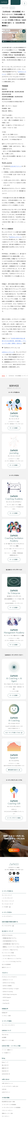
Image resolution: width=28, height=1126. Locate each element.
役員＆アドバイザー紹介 (8, 1040)
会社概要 (4, 1037)
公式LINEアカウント (16, 166)
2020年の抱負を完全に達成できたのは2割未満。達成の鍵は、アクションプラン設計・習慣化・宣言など (14, 340)
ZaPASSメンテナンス (15, 237)
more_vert (24, 3)
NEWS (3, 376)
